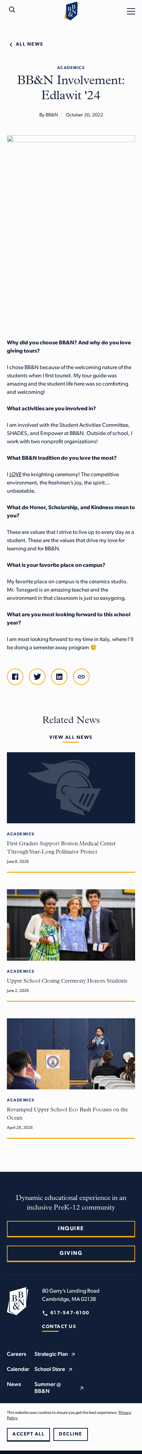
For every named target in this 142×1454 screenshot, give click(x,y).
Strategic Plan (51, 1354)
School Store (49, 1369)
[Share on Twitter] (37, 676)
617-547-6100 (70, 1313)
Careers (16, 1354)
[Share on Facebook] (15, 676)
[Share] (81, 676)
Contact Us (59, 1326)
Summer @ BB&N (47, 1388)
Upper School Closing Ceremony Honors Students (67, 981)
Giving (71, 1253)
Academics (71, 68)
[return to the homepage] (17, 1301)
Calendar (18, 1369)
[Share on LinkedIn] (59, 676)
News (14, 1384)
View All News (71, 737)
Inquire (71, 1229)
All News (29, 44)
